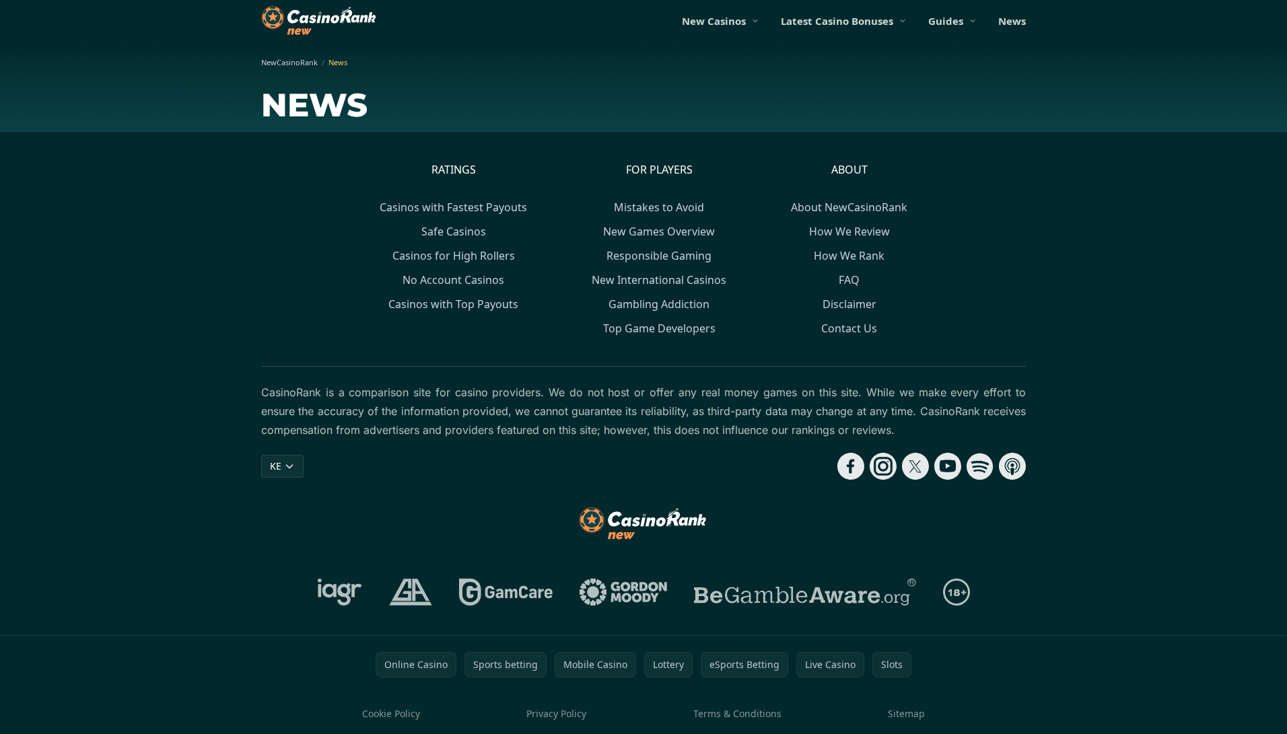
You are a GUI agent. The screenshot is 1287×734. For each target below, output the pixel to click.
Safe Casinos (453, 231)
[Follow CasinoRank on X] (915, 466)
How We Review (849, 231)
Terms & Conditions (737, 713)
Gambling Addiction (658, 304)
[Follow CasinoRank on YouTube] (947, 466)
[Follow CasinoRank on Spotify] (980, 466)
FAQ (849, 279)
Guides (945, 21)
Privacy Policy (556, 713)
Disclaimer (849, 304)
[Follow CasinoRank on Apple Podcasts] (1012, 466)
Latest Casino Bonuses (837, 21)
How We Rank (849, 255)
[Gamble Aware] (805, 592)
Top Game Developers (659, 328)
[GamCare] (506, 592)
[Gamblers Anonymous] (410, 592)
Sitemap (906, 713)
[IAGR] (340, 592)
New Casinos (714, 21)
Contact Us (849, 328)
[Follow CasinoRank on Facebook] (850, 466)
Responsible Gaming (658, 255)
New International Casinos (659, 279)
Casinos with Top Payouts (453, 304)
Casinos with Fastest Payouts (453, 207)
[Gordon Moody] (623, 592)
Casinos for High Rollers (453, 255)
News (1012, 21)
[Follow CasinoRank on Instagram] (883, 466)
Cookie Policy (391, 713)
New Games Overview (659, 231)
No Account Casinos (453, 279)
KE (275, 466)
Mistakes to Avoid (659, 207)
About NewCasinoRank (849, 207)
